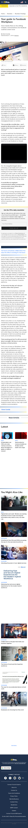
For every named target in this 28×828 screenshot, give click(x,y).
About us (14, 787)
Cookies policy (14, 802)
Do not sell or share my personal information (14, 816)
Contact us (14, 790)
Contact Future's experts (14, 784)
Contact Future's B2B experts (14, 813)
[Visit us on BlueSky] (19, 778)
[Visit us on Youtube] (14, 778)
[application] (14, 152)
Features (16, 35)
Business (9, 14)
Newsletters (14, 805)
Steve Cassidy (6, 34)
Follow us (16, 65)
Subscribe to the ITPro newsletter (18, 6)
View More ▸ (14, 745)
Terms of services (19, 233)
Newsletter (24, 65)
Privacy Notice (21, 234)
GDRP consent (14, 807)
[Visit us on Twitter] (10, 778)
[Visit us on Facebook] (5, 778)
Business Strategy (20, 14)
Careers (14, 810)
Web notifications (14, 799)
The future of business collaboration (12, 251)
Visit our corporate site (20, 763)
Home (3, 14)
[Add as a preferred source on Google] (6, 768)
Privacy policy (14, 796)
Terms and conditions (14, 793)
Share (4, 65)
